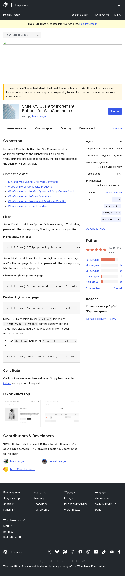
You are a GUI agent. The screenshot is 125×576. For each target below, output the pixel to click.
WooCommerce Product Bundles (27, 206)
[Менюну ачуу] (120, 5)
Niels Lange (39, 116)
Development (87, 128)
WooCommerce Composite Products (30, 186)
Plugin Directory (12, 14)
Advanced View (95, 228)
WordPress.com (14, 520)
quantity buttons (112, 206)
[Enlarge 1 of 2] (36, 404)
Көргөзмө (40, 492)
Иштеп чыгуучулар (76, 504)
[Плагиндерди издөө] (38, 35)
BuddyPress (12, 537)
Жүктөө (115, 111)
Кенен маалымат (17, 128)
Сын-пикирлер (44, 128)
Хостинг (8, 504)
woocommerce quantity (111, 219)
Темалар (39, 498)
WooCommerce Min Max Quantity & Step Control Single (41, 191)
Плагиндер (41, 504)
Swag (99, 509)
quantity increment (111, 213)
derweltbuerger (58, 461)
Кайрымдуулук (106, 504)
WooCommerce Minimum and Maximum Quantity (37, 201)
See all (118, 288)
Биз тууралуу (12, 492)
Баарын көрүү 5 (113, 192)
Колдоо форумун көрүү (101, 318)
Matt (7, 526)
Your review (93, 288)
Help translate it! (88, 24)
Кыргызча (17, 552)
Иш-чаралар (102, 498)
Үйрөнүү (69, 492)
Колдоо (117, 128)
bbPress (9, 531)
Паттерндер (41, 509)
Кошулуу (100, 492)
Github (7, 383)
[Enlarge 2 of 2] (75, 404)
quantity (116, 199)
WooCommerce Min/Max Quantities (29, 196)
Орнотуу (66, 128)
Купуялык (9, 509)
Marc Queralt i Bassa (22, 469)
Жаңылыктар (11, 498)
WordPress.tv (73, 509)
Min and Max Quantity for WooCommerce (33, 181)
